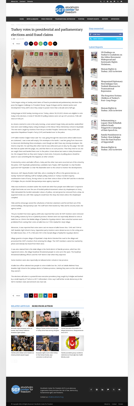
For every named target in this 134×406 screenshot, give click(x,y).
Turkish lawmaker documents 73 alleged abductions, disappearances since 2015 (72, 330)
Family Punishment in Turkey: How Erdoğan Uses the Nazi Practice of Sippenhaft (111, 138)
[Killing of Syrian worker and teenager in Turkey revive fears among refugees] (47, 319)
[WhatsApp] (41, 44)
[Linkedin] (111, 1)
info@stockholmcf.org (55, 397)
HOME (22, 19)
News (12, 25)
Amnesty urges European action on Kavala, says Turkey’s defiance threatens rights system (21, 330)
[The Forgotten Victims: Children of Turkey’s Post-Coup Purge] (94, 100)
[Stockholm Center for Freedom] (67, 10)
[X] (117, 1)
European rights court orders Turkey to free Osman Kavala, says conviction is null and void (47, 355)
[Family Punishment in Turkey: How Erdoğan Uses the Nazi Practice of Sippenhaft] (94, 139)
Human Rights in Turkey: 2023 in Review (111, 148)
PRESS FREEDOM (46, 19)
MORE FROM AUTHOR (42, 306)
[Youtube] (121, 1)
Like (120, 34)
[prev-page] (12, 361)
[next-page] (15, 361)
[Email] (55, 44)
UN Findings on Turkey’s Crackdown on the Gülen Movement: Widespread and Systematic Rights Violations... (111, 58)
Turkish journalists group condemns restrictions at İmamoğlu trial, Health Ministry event (72, 355)
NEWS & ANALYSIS (32, 19)
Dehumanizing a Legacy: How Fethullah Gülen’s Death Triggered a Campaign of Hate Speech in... (111, 125)
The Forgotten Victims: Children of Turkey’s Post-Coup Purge (111, 98)
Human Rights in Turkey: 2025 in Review (111, 70)
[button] (100, 1)
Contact (22, 1)
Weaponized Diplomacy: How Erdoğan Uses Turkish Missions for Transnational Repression (112, 86)
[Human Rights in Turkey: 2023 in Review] (94, 151)
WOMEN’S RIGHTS (93, 19)
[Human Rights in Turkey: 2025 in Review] (94, 73)
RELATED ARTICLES (20, 306)
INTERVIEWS (115, 19)
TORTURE (81, 19)
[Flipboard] (107, 1)
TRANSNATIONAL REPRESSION (65, 19)
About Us (14, 1)
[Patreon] (114, 1)
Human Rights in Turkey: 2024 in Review (111, 109)
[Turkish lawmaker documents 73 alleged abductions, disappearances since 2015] (72, 319)
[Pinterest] (36, 44)
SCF (14, 39)
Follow (119, 39)
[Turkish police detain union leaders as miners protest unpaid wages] (22, 343)
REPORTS (105, 19)
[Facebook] (104, 1)
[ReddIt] (50, 44)
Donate (30, 1)
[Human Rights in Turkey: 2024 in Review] (94, 112)
